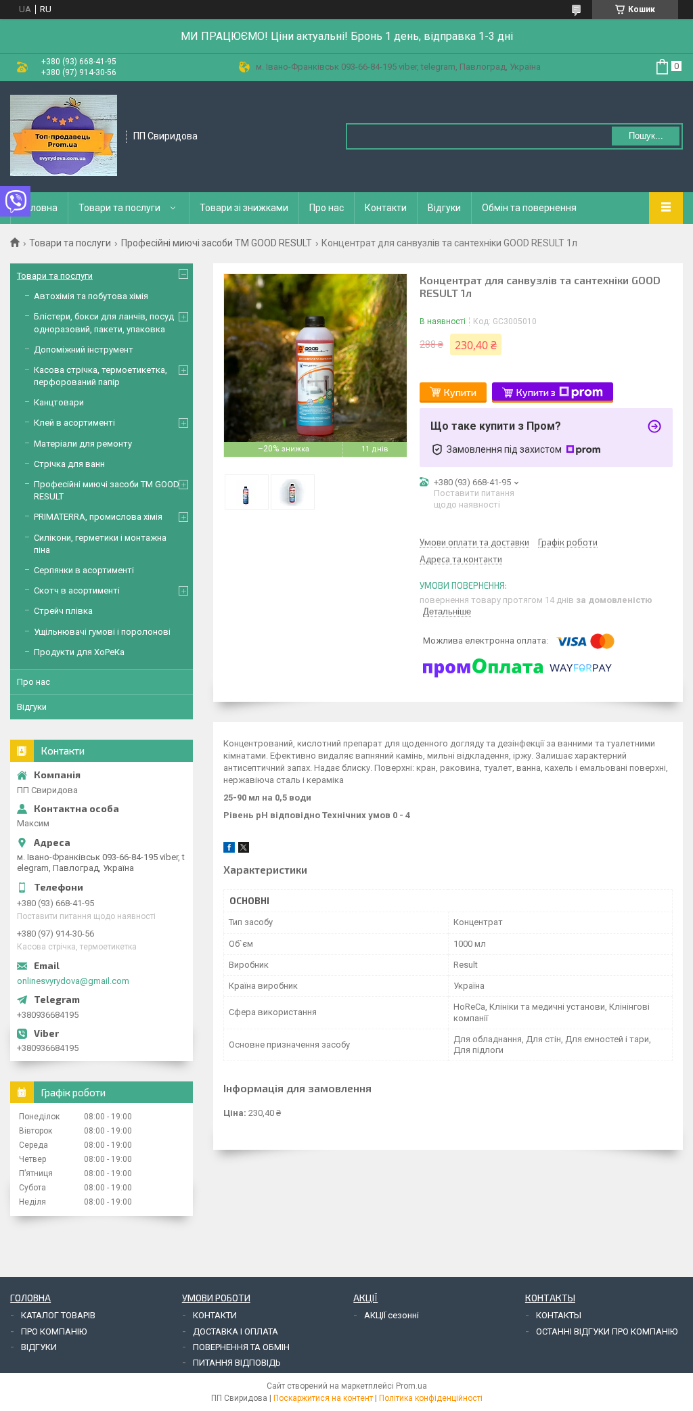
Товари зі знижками (244, 207)
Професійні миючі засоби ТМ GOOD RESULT (216, 243)
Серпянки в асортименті (84, 570)
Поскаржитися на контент (323, 1398)
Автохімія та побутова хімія (91, 296)
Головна (39, 207)
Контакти (386, 207)
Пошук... (646, 136)
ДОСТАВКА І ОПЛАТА (235, 1331)
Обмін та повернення (529, 207)
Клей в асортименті (74, 423)
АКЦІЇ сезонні (391, 1315)
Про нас (326, 207)
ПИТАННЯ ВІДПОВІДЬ (237, 1363)
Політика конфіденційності (431, 1398)
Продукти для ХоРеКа (79, 652)
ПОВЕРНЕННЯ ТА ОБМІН (241, 1347)
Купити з (536, 392)
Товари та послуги (119, 207)
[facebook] (229, 850)
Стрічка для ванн (69, 464)
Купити (460, 392)
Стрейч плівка (63, 611)
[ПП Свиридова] (63, 135)
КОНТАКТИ (215, 1315)
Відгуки (444, 207)
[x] (243, 850)
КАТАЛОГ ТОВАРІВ (58, 1315)
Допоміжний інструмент (83, 349)
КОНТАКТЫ (558, 1315)
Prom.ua (411, 1386)
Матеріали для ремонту (83, 444)
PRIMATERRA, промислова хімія (98, 517)
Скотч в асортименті (77, 590)
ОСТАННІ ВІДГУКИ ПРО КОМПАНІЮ (606, 1331)
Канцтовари (59, 402)
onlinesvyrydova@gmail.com (73, 981)
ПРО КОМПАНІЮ (54, 1331)
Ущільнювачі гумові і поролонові (102, 632)
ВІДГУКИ (39, 1347)
